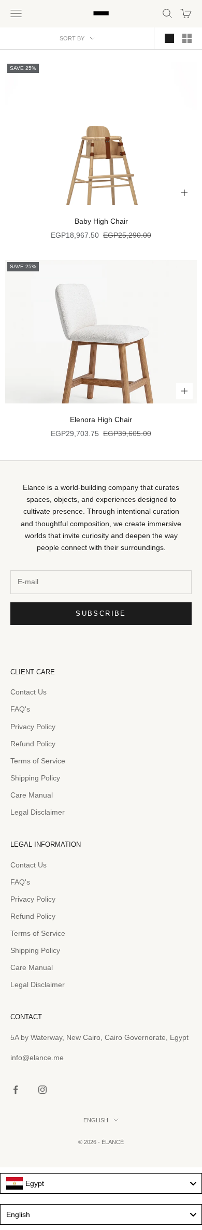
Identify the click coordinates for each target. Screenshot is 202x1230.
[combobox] (101, 1183)
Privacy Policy (32, 726)
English (95, 1120)
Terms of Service (37, 761)
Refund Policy (32, 744)
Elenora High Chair (101, 419)
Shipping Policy (35, 778)
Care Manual (31, 795)
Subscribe (101, 613)
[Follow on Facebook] (15, 1089)
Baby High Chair (101, 221)
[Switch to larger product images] (169, 38)
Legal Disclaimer (37, 812)
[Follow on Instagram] (42, 1089)
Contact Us (28, 692)
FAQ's (20, 709)
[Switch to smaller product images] (187, 38)
